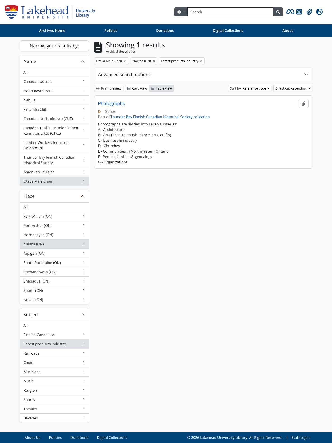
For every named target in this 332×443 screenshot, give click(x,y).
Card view (139, 88)
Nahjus (54, 101)
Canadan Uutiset (54, 82)
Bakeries (54, 419)
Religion (54, 391)
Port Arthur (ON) (54, 226)
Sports (54, 400)
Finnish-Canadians (54, 335)
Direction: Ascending (291, 88)
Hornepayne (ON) (54, 236)
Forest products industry (54, 345)
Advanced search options (124, 74)
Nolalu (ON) (54, 300)
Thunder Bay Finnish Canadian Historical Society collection (160, 116)
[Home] (52, 12)
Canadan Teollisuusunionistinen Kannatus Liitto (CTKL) (54, 130)
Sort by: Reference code (248, 88)
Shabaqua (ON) (54, 282)
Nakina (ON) (54, 245)
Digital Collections (228, 30)
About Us (32, 437)
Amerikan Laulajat (54, 173)
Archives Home (52, 30)
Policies (110, 30)
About (287, 30)
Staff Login (301, 437)
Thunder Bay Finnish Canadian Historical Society (54, 160)
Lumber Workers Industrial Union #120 (54, 145)
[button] (290, 12)
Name (29, 61)
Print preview (110, 88)
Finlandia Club (54, 110)
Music (54, 382)
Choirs (54, 363)
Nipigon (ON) (54, 254)
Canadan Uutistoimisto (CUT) (54, 119)
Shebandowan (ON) (54, 273)
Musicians (54, 373)
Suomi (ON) (54, 291)
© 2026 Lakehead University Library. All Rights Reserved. (234, 437)
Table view (163, 88)
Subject (31, 314)
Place (29, 196)
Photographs (111, 103)
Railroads (54, 354)
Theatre (54, 410)
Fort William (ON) (54, 217)
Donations (165, 30)
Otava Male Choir (54, 182)
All (25, 72)
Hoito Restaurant (54, 92)
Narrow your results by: (54, 46)
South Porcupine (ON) (54, 263)
